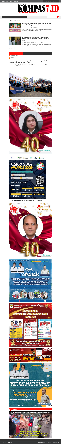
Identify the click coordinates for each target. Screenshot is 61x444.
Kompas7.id (12, 57)
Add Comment (41, 27)
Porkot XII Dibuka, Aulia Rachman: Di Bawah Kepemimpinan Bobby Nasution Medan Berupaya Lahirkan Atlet (36, 24)
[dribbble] (53, 1)
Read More (11, 48)
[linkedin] (56, 1)
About (7, 1)
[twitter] (46, 1)
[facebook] (44, 1)
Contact (11, 1)
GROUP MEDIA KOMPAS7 (14, 55)
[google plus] (58, 1)
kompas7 (11, 58)
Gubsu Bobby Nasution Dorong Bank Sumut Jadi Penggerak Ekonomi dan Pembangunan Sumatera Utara (30, 61)
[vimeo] (48, 1)
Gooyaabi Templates (56, 442)
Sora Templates (44, 442)
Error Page (16, 1)
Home (3, 1)
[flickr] (51, 1)
